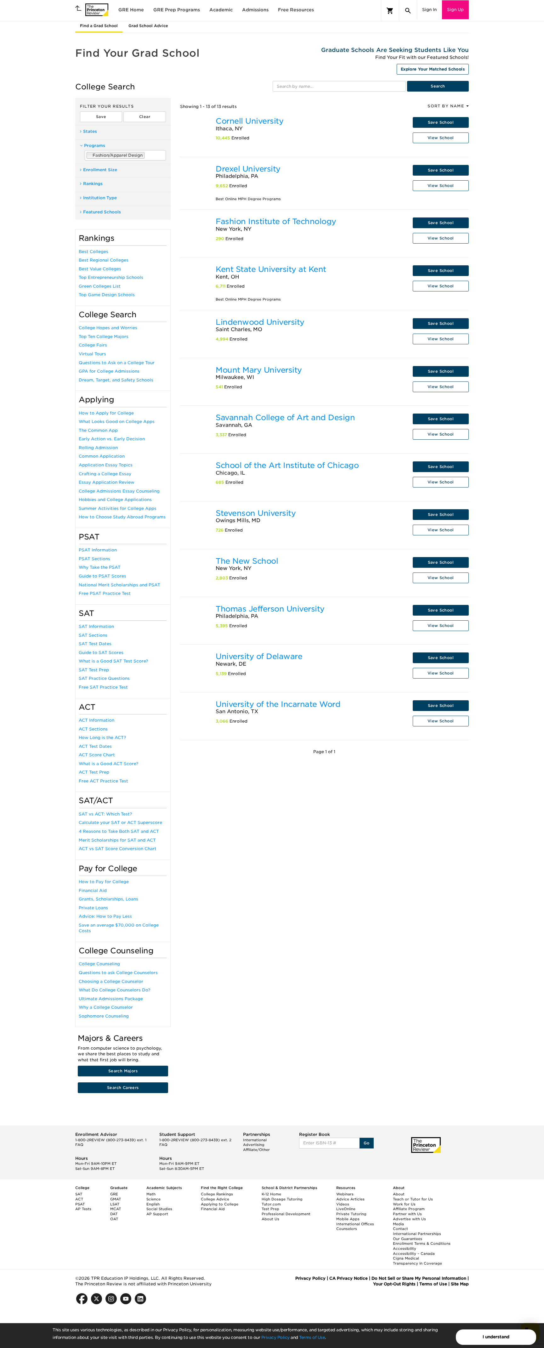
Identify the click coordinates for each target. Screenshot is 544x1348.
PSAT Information (98, 550)
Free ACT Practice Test (103, 781)
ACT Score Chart (97, 755)
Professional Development (286, 1214)
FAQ (79, 1144)
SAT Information (96, 626)
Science (153, 1199)
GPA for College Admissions (109, 371)
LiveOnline (345, 1209)
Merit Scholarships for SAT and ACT (117, 840)
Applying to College (219, 1204)
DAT (113, 1214)
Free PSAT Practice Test (105, 593)
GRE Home (131, 9)
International (255, 1140)
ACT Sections (93, 729)
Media (398, 1224)
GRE (114, 1194)
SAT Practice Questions (104, 678)
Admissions (255, 9)
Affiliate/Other (256, 1150)
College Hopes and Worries (108, 327)
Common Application (102, 456)
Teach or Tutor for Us (413, 1199)
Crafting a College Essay (105, 473)
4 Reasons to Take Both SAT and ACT (119, 831)
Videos (342, 1204)
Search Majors (123, 1071)
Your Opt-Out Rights (394, 1284)
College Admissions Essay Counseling (119, 491)
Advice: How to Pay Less (105, 916)
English (153, 1204)
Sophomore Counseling (104, 1016)
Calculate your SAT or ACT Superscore (120, 822)
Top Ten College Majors (103, 336)
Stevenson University (256, 513)
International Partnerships (417, 1234)
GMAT (115, 1199)
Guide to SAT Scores (101, 652)
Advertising (253, 1144)
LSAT (114, 1204)
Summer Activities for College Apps (117, 508)
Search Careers (123, 1087)
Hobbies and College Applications (115, 499)
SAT (78, 1194)
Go (367, 1143)
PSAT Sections (94, 558)
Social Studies (159, 1209)
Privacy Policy (275, 1337)
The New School (247, 561)
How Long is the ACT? (102, 737)
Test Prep (270, 1209)
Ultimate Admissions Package (111, 998)
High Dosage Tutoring (282, 1199)
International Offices (355, 1224)
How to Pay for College (104, 881)
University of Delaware (259, 656)
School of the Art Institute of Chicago (287, 465)
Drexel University (248, 168)
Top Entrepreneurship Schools (111, 277)
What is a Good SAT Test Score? (113, 661)
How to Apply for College (106, 413)
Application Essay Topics (106, 465)
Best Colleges (93, 251)
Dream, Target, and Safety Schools (116, 380)
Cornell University (249, 121)
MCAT (115, 1209)
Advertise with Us (409, 1219)
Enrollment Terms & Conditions (421, 1243)
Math (151, 1194)
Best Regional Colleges (103, 260)
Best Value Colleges (100, 269)
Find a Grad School (99, 25)
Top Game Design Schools (107, 294)
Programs (94, 145)
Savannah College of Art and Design (285, 417)
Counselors (346, 1229)
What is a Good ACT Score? (108, 763)
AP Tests (83, 1209)
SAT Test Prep (94, 670)
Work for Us (404, 1204)
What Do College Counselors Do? (114, 990)
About (399, 1194)
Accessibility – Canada (414, 1253)
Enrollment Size (100, 169)
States (90, 131)
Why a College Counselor (106, 1007)
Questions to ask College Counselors (118, 972)
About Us (270, 1219)
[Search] (408, 10)
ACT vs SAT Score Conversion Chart (117, 848)
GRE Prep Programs (176, 9)
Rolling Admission (98, 447)
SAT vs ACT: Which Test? (105, 814)
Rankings (93, 183)
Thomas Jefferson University (270, 608)
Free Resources (296, 9)
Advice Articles (350, 1199)
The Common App (98, 430)
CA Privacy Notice (348, 1278)
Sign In (429, 9)
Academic (221, 9)
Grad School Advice (148, 25)
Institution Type (100, 197)
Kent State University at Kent (271, 269)
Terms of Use (312, 1337)
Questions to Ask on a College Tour (117, 362)
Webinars (345, 1194)
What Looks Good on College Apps (117, 421)
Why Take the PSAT (100, 567)
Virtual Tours (92, 354)
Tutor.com (271, 1204)
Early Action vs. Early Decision (112, 439)
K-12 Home (271, 1194)
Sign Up (455, 9)
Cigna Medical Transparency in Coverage (417, 1261)
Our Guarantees (407, 1239)
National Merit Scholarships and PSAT (119, 585)
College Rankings (217, 1194)
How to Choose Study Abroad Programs (122, 517)
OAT (114, 1219)
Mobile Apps (348, 1219)
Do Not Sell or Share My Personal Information (418, 1278)
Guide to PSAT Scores (102, 576)
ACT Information (96, 720)
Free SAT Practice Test (103, 687)
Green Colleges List (100, 286)
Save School (441, 122)
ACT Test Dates (95, 746)
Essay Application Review (106, 482)
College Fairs (93, 345)
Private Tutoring (351, 1214)
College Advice (215, 1199)
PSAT (80, 1204)
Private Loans (93, 907)
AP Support (157, 1214)
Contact (400, 1229)
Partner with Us (407, 1214)
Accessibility (404, 1248)
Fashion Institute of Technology (276, 221)
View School (441, 137)
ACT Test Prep (94, 772)
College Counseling (99, 964)
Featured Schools (102, 212)
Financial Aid (93, 890)
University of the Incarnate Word (278, 704)
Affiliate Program (409, 1209)
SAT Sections (93, 635)
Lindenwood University (260, 322)
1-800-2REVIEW (110, 1140)
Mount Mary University (259, 370)
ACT (79, 1199)
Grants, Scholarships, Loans (108, 899)
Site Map (460, 1284)
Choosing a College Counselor (111, 981)
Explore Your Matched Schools (433, 69)
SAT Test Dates (95, 643)
